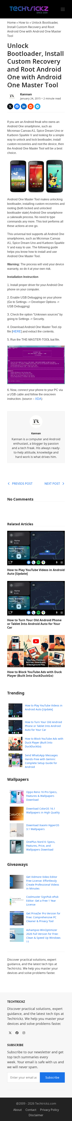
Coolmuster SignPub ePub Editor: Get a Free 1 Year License (42, 900)
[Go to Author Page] (11, 96)
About (17, 1110)
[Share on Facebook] (17, 106)
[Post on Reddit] (31, 106)
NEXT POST (52, 484)
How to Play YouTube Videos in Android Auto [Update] (36, 572)
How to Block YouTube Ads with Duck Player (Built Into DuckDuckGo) (34, 674)
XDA (38, 398)
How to (24, 22)
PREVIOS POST (22, 484)
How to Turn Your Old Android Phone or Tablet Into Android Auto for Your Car (34, 624)
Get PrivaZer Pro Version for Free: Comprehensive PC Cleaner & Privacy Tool (43, 917)
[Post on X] (10, 106)
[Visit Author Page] (36, 421)
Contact (30, 1110)
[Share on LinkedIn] (24, 106)
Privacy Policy (49, 1110)
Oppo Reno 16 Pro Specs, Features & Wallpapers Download (41, 795)
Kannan (26, 94)
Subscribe (52, 1077)
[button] (63, 9)
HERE (17, 331)
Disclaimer (36, 1115)
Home (11, 22)
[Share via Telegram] (37, 106)
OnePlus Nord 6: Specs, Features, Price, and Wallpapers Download (40, 845)
